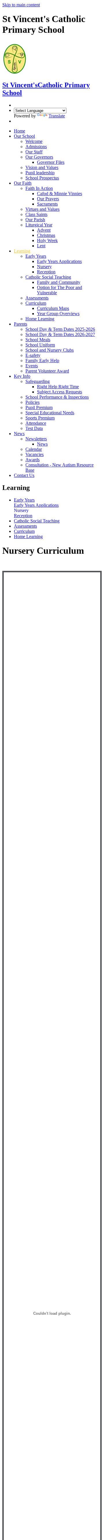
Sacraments (47, 203)
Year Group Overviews (58, 313)
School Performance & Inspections (57, 397)
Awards (32, 459)
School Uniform (40, 344)
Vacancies (34, 454)
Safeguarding (37, 381)
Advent (44, 230)
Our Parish (35, 219)
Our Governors (39, 157)
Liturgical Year (38, 224)
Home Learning (39, 318)
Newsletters (36, 438)
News (19, 433)
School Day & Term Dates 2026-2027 (60, 334)
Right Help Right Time (58, 386)
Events (31, 365)
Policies (32, 402)
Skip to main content (21, 4)
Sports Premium (40, 417)
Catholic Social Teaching (48, 277)
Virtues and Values (42, 209)
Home (19, 130)
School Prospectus (42, 177)
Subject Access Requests (59, 391)
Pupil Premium (39, 407)
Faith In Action (39, 188)
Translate (57, 115)
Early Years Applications (59, 261)
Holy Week (47, 240)
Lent (41, 245)
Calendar (33, 449)
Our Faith (22, 183)
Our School (24, 136)
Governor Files (50, 162)
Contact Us (24, 475)
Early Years (35, 256)
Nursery (44, 266)
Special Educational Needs (49, 412)
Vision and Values (41, 167)
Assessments (37, 297)
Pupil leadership (40, 172)
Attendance (35, 423)
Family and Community (58, 282)
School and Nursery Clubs (49, 350)
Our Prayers (48, 198)
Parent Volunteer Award (47, 370)
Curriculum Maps (53, 308)
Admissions (36, 146)
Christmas (46, 235)
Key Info (22, 376)
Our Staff (33, 151)
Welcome (33, 141)
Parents (20, 324)
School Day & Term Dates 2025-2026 (60, 329)
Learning (22, 250)
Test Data (34, 428)
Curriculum (35, 303)
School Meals (37, 339)
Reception (46, 271)
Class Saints (36, 214)
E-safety (32, 355)
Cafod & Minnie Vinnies (59, 193)
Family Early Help (42, 360)
